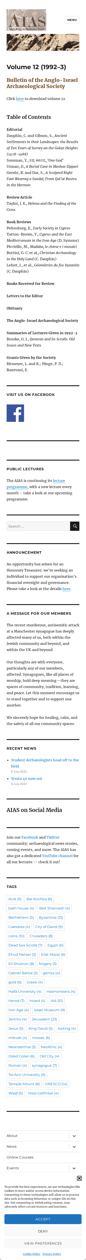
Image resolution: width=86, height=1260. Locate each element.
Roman (17, 1065)
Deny (43, 1231)
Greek (35, 982)
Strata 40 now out (26, 778)
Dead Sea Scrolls (25, 945)
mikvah (17, 1038)
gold (15, 982)
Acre (14, 899)
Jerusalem (44, 1019)
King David (40, 1028)
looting (67, 1028)
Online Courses (20, 1157)
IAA (56, 1001)
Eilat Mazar (53, 954)
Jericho (17, 1019)
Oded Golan (21, 1056)
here (20, 98)
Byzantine (51, 917)
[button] (79, 1178)
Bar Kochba (39, 899)
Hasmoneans (61, 991)
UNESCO (56, 1084)
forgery (48, 964)
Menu (72, 20)
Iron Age (18, 1010)
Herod (16, 1001)
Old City (49, 1056)
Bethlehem (21, 917)
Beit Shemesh (54, 908)
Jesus (15, 1028)
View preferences (43, 1243)
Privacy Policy (52, 1254)
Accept (43, 1219)
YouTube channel (57, 856)
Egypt (55, 945)
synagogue (44, 1065)
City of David (49, 927)
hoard (37, 1001)
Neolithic (51, 1047)
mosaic (41, 1038)
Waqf (15, 1093)
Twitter (53, 837)
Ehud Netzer (22, 954)
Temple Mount (24, 1084)
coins (16, 936)
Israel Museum (49, 1010)
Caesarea (19, 927)
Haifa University (24, 991)
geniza (51, 973)
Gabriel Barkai (23, 973)
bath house (21, 908)
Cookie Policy (31, 1254)
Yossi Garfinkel (43, 1093)
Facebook (29, 837)
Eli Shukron (21, 964)
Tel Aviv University (26, 1075)
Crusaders (41, 936)
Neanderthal (22, 1047)
